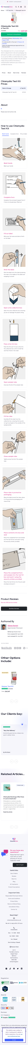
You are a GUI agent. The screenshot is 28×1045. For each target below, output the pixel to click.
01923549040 (14, 929)
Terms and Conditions (14, 898)
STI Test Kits (9, 10)
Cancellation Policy (14, 906)
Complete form (14, 134)
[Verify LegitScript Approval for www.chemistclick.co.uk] (5, 988)
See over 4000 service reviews (9, 602)
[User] (18, 6)
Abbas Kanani (13, 626)
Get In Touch (19, 864)
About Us (14, 878)
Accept (14, 1040)
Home (2, 10)
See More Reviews (14, 608)
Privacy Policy (14, 901)
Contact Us (14, 909)
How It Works (14, 873)
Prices (3, 72)
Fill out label (23, 134)
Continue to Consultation (14, 34)
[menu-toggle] (25, 6)
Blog (14, 881)
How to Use (16, 72)
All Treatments (14, 884)
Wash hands (5, 134)
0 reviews (3, 30)
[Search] (16, 6)
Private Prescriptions (14, 887)
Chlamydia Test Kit (21, 10)
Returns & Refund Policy (14, 904)
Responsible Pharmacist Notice (14, 895)
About (9, 72)
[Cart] (21, 6)
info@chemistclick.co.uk (14, 920)
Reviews (23, 72)
